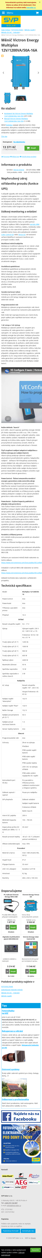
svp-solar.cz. (31, 7)
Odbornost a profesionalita (15, 1099)
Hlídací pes (15, 157)
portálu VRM (34, 224)
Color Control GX (7, 234)
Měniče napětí (6, 996)
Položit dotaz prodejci (28, 157)
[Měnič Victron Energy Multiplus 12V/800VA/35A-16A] (21, 72)
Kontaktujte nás (28, 1231)
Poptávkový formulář (11, 1231)
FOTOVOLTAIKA (7, 986)
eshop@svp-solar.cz (14, 1205)
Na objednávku (19, 142)
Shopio (33, 1238)
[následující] (38, 72)
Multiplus (9, 125)
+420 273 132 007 (11, 1203)
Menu (10, 12)
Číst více (4, 136)
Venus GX (21, 234)
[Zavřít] (39, 2)
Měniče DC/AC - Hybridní (10, 993)
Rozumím (35, 1250)
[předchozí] (3, 72)
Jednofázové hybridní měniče (12, 990)
